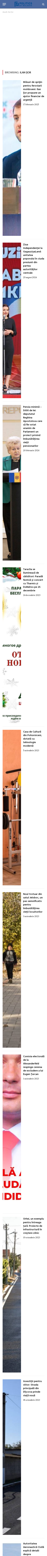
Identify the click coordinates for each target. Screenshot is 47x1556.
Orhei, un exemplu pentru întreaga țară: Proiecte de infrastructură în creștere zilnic (33, 1226)
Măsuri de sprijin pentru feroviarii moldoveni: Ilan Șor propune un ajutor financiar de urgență (33, 91)
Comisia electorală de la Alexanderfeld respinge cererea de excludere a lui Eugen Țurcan (33, 1065)
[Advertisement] (23, 40)
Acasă (5, 12)
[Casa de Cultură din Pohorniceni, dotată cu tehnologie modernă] (12, 807)
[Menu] (4, 4)
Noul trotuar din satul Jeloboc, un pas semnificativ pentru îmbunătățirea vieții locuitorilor (33, 903)
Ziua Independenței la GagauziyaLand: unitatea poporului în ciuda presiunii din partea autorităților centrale (33, 259)
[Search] (43, 4)
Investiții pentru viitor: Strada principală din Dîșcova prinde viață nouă (32, 1388)
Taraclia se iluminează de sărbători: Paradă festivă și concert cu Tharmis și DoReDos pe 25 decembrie (33, 580)
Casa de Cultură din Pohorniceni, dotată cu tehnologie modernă (32, 739)
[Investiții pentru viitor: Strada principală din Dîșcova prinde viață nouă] (12, 1457)
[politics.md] (23, 4)
